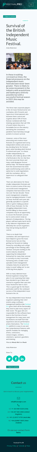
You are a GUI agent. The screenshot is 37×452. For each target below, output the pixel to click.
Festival (14, 4)
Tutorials (21, 446)
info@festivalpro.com (18, 402)
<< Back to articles (9, 16)
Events (25, 21)
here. (18, 432)
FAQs (28, 446)
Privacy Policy (12, 446)
